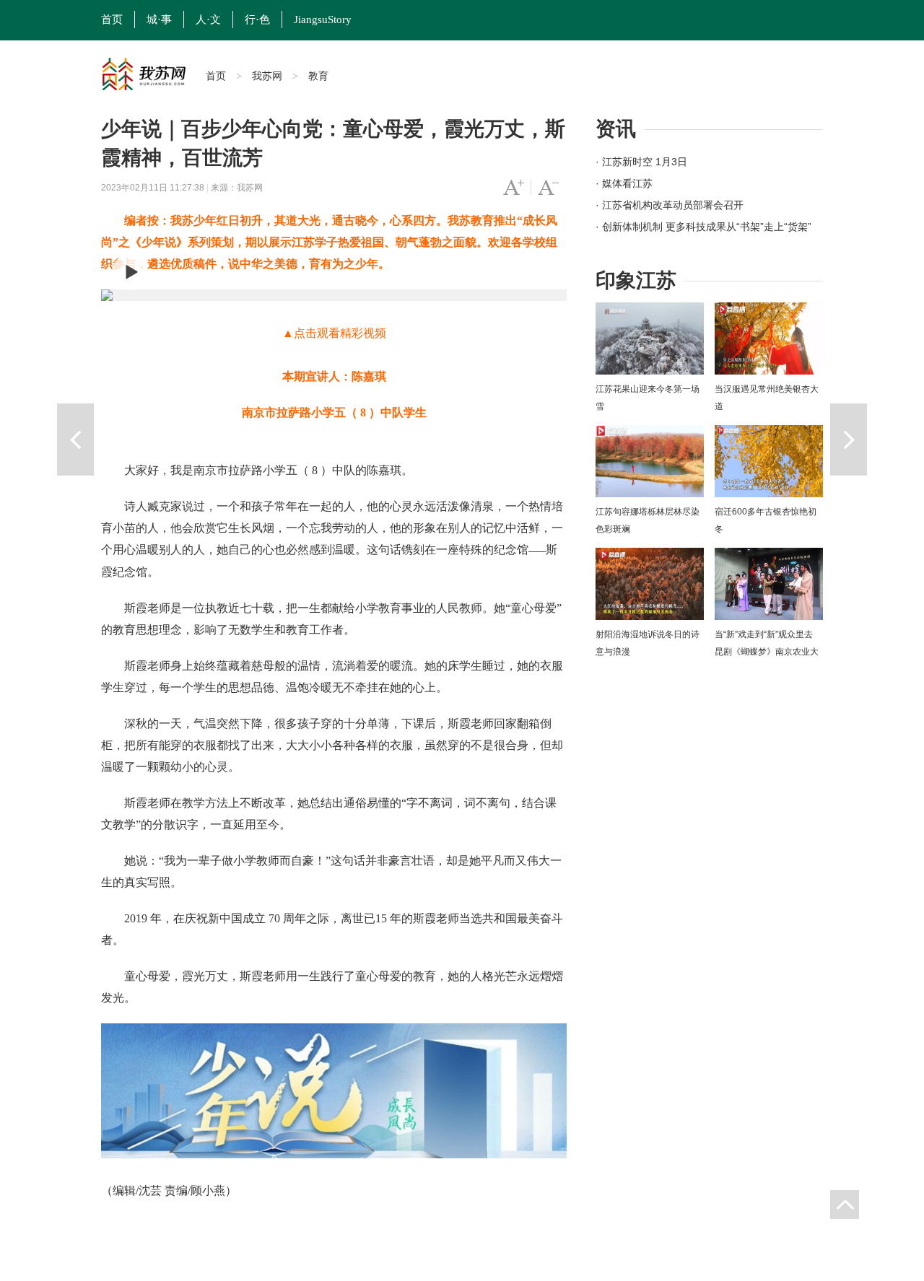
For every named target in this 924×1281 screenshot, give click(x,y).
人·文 (208, 19)
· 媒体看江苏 (624, 183)
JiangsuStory (323, 19)
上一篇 (75, 439)
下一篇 (848, 439)
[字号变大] (513, 188)
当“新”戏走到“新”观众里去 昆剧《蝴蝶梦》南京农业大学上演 (767, 651)
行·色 (257, 19)
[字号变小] (548, 188)
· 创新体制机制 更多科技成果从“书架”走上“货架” (703, 226)
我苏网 (267, 76)
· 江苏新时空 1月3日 (641, 161)
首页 (112, 19)
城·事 (159, 19)
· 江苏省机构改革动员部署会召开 (670, 205)
